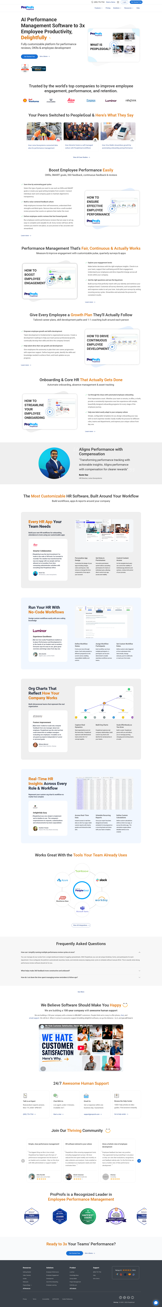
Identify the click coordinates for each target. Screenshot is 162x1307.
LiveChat (72, 1272)
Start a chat (57, 1114)
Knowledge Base (74, 1275)
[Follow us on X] (124, 1297)
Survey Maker (73, 1278)
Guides (25, 1278)
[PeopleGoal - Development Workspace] (112, 347)
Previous (23, 1161)
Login (124, 2)
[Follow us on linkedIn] (120, 1297)
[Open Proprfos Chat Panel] (156, 1303)
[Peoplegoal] (27, 8)
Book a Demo (110, 2)
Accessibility (45, 1299)
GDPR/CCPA (55, 1299)
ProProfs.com (73, 1285)
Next (139, 1161)
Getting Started (27, 1272)
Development (49, 1278)
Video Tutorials (27, 1275)
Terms (34, 1299)
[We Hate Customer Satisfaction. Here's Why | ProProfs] (81, 1048)
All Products (73, 1288)
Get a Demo (44, 56)
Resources (128, 8)
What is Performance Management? (68, 8)
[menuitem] (97, 2)
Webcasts (25, 1282)
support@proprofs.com (91, 1114)
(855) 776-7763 (99, 2)
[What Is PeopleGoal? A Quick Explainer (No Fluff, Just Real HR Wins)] (114, 45)
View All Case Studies (80, 157)
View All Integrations (80, 925)
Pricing (108, 8)
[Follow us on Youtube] (132, 1297)
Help (138, 8)
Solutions (116, 8)
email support (34, 1018)
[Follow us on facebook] (128, 1297)
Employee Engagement (52, 1275)
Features (98, 8)
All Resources (26, 1288)
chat (122, 1015)
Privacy (25, 1299)
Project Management (75, 1282)
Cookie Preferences (67, 1299)
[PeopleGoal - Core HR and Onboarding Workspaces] (50, 412)
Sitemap (115, 1302)
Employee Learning (93, 9)
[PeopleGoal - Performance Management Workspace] (112, 209)
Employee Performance (52, 1272)
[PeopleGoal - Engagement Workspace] (50, 281)
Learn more (25, 235)
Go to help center (120, 1114)
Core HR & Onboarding (52, 1282)
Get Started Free (136, 2)
